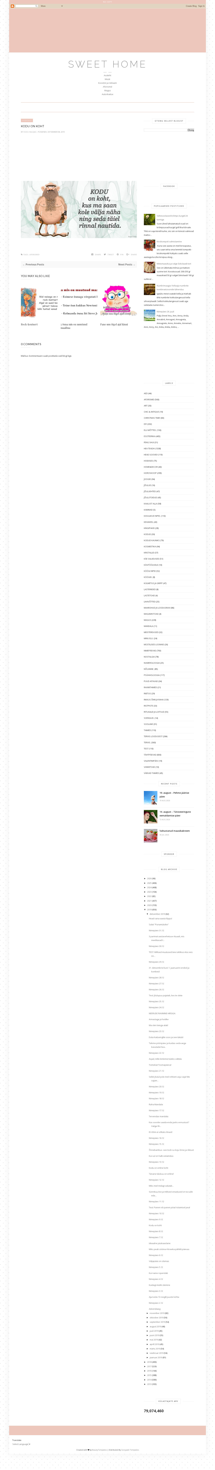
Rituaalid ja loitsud (154, 711)
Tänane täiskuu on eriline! (161, 1173)
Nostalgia (149, 656)
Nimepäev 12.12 (156, 1179)
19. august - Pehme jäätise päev (174, 794)
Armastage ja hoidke (159, 1019)
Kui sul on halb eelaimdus (161, 1156)
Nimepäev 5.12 (156, 1267)
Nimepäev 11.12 (156, 1201)
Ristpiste (148, 705)
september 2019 (157, 1322)
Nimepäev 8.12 (156, 1231)
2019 (149, 909)
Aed (146, 393)
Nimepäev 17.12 (156, 1110)
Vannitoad (149, 767)
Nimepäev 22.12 (156, 1053)
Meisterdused (151, 632)
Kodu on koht (155, 1225)
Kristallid (149, 552)
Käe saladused (151, 558)
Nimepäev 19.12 (156, 1092)
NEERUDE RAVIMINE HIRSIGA (162, 1013)
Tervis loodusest (153, 736)
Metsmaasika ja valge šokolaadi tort (174, 263)
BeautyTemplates (99, 1450)
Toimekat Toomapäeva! (160, 1064)
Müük (107, 79)
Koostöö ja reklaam (107, 83)
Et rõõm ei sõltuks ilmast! (160, 1132)
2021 (149, 900)
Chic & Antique (151, 411)
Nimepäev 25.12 (156, 1001)
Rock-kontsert (29, 324)
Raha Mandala (156, 1104)
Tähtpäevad (150, 754)
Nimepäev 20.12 (156, 1086)
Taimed (147, 730)
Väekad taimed (151, 773)
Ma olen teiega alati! (158, 1025)
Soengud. (149, 718)
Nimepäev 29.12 (156, 961)
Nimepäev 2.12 (156, 1303)
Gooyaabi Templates (130, 1450)
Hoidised (148, 460)
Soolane (148, 724)
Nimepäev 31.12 (156, 930)
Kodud (147, 534)
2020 (149, 905)
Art (145, 405)
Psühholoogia (152, 675)
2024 (149, 887)
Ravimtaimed (150, 687)
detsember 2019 (157, 914)
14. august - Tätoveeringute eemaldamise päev (175, 813)
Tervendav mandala (158, 1116)
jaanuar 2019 (156, 1357)
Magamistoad (151, 613)
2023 (149, 891)
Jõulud (147, 485)
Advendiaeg (154, 1308)
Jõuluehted (150, 491)
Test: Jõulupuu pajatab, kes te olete (165, 995)
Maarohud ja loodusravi (157, 607)
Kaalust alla (150, 503)
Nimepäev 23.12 (156, 1031)
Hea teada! (149, 448)
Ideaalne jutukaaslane (159, 1243)
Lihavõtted (150, 601)
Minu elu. (148, 638)
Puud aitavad (151, 681)
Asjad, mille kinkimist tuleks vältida (165, 1058)
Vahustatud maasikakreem (175, 830)
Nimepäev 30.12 (156, 946)
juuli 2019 (154, 1330)
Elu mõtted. (150, 430)
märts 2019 (155, 1348)
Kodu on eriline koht (158, 1167)
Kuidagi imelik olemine (159, 1285)
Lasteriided (150, 589)
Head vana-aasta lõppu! (160, 918)
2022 (149, 896)
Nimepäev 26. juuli (165, 311)
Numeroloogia (152, 662)
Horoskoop (150, 473)
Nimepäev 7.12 (156, 1237)
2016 (149, 1370)
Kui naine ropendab (158, 1273)
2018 (149, 1362)
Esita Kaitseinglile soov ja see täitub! (166, 1037)
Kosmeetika (150, 546)
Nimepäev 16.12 (156, 1138)
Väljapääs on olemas (159, 1261)
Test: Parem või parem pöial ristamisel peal (169, 1207)
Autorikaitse (107, 94)
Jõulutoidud (150, 497)
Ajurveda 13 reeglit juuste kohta (164, 1297)
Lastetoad (149, 595)
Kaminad (148, 509)
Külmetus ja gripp (153, 583)
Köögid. (148, 577)
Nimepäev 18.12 (156, 1098)
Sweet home (107, 64)
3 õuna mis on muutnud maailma (74, 326)
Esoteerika (149, 436)
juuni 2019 (154, 1335)
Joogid (147, 479)
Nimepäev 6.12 (156, 1255)
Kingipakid (149, 528)
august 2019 (155, 1326)
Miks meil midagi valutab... (161, 1185)
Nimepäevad (150, 650)
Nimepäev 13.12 (156, 1161)
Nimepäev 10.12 (156, 1213)
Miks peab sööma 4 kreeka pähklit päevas (169, 1249)
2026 (149, 878)
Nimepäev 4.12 (156, 1279)
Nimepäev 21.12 (156, 1070)
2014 (149, 1379)
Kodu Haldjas (30, 132)
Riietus (147, 693)
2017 (149, 1366)
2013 (149, 1384)
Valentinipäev (151, 760)
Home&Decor (151, 466)
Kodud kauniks (152, 540)
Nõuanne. (149, 669)
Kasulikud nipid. (152, 515)
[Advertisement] (107, 30)
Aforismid (107, 86)
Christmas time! (152, 417)
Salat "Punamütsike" (159, 924)
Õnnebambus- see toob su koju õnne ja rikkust (171, 1150)
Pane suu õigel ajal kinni (114, 324)
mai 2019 (154, 1339)
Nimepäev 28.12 (156, 977)
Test (146, 748)
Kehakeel (148, 522)
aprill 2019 (154, 1344)
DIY (145, 424)
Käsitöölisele (151, 564)
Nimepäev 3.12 (156, 1291)
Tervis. (147, 742)
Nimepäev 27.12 (156, 983)
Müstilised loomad (154, 644)
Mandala (148, 626)
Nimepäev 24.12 (156, 1007)
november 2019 (157, 1313)
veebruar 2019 (157, 1353)
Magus (107, 90)
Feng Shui (149, 442)
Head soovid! (151, 454)
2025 (149, 883)
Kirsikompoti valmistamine (169, 241)
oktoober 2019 (156, 1317)
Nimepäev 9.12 (156, 1219)
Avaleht (107, 75)
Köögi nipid (150, 571)
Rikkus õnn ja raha (154, 699)
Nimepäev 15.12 (156, 1144)
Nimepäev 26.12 (156, 989)
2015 (149, 1375)
